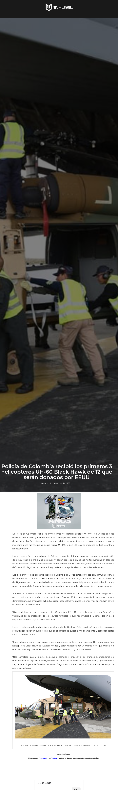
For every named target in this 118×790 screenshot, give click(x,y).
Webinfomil (46, 483)
